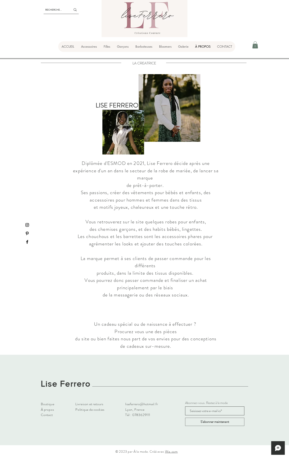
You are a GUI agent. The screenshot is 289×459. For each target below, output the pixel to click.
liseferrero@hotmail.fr (141, 404)
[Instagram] (27, 225)
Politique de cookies (90, 409)
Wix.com (171, 451)
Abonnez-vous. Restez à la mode (206, 403)
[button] (88, 46)
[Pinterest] (27, 233)
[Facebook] (27, 241)
